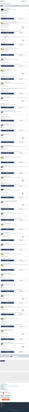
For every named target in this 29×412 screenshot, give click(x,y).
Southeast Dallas (7, 207)
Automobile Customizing (19, 213)
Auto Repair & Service (16, 48)
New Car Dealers (12, 330)
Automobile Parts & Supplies (22, 83)
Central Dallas (6, 90)
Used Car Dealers (12, 48)
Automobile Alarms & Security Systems (23, 264)
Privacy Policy (6, 409)
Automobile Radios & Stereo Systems (14, 83)
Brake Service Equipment (3, 389)
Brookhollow (10, 278)
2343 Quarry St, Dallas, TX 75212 (5, 25)
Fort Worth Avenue (7, 195)
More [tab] (1, 406)
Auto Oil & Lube (2, 387)
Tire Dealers (2, 385)
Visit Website (21, 18)
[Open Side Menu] (27, 1)
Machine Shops (11, 9)
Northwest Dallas (7, 15)
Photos (27, 13)
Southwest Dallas (12, 195)
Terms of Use (21, 409)
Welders (14, 9)
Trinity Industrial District (8, 140)
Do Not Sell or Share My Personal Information (13, 409)
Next (16, 356)
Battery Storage (2, 388)
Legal (24, 409)
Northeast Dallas (7, 103)
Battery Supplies (2, 386)
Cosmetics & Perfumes (19, 233)
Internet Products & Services (13, 233)
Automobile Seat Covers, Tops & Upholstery (22, 146)
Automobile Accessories (6, 9)
